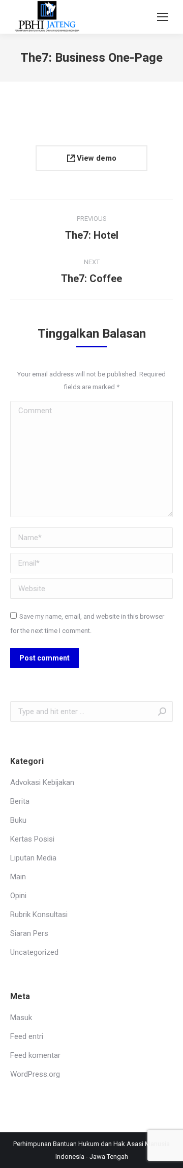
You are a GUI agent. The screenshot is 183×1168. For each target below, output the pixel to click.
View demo (95, 158)
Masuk (21, 1017)
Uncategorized (34, 952)
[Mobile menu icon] (162, 17)
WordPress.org (35, 1074)
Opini (18, 895)
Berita (19, 801)
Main (18, 876)
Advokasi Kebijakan (42, 782)
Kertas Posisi (32, 839)
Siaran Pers (29, 933)
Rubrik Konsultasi (39, 914)
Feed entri (26, 1036)
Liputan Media (33, 857)
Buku (18, 820)
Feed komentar (35, 1055)
